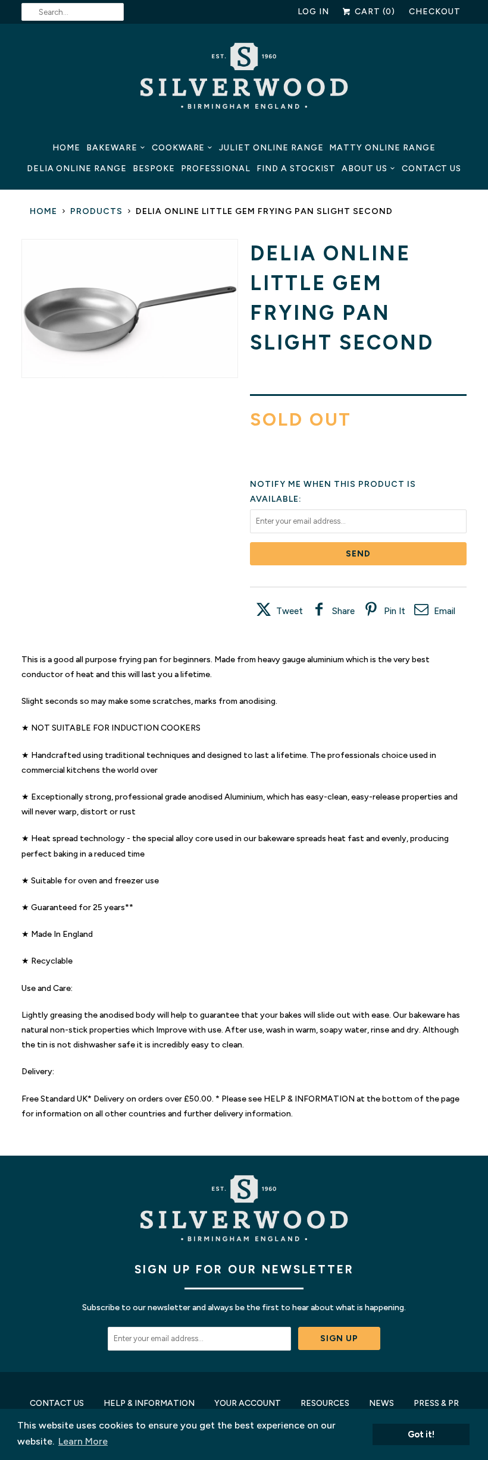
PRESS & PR (436, 1403)
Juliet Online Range (271, 148)
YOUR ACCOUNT (247, 1403)
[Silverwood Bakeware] (244, 79)
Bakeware (111, 148)
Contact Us (432, 168)
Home (66, 148)
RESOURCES (325, 1403)
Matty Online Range (382, 148)
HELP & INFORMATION (149, 1403)
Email (444, 611)
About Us (364, 168)
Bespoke (154, 168)
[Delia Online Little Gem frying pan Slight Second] (129, 309)
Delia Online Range (77, 168)
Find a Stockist (296, 168)
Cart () (373, 12)
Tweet (289, 611)
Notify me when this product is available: (333, 491)
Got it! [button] (421, 1434)
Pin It (394, 611)
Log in (314, 12)
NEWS (381, 1403)
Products (96, 211)
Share (343, 611)
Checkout (435, 12)
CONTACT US (57, 1403)
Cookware (178, 148)
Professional (216, 168)
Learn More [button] (83, 1441)
